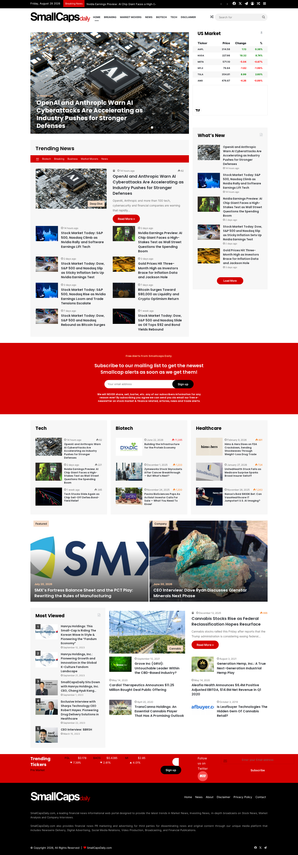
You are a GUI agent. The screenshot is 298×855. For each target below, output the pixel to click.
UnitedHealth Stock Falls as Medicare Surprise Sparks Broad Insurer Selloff (243, 472)
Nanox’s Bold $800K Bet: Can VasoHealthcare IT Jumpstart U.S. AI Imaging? (243, 497)
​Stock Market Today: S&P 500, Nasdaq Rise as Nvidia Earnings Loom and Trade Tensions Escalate (83, 296)
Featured (41, 523)
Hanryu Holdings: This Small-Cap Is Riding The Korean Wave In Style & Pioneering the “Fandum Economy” (79, 634)
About (209, 797)
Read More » (126, 218)
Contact (260, 797)
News (148, 17)
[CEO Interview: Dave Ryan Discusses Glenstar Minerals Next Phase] (208, 561)
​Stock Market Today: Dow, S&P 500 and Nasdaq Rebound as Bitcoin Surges (83, 320)
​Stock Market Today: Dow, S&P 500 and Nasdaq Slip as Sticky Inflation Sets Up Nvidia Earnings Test (83, 270)
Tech (173, 17)
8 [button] (175, 127)
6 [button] (168, 127)
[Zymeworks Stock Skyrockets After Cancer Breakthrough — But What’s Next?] (129, 474)
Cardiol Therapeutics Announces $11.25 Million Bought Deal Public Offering (141, 687)
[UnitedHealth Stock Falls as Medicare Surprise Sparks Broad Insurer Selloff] (209, 474)
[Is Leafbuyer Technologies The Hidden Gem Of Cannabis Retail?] (203, 707)
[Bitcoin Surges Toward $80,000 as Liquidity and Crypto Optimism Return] (124, 290)
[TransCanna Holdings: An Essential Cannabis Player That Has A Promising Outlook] (120, 707)
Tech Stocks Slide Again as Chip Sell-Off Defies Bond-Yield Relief (81, 497)
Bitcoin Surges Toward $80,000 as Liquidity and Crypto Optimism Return (158, 294)
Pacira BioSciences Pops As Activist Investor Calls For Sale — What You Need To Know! (162, 499)
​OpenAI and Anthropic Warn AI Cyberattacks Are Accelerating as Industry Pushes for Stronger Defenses (89, 114)
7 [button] (171, 127)
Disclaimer (188, 17)
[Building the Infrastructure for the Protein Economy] (129, 449)
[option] (109, 83)
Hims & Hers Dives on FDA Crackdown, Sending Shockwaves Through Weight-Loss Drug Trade (241, 449)
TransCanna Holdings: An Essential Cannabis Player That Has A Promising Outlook (159, 711)
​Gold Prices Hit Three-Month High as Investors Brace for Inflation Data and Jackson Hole (158, 270)
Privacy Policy (243, 797)
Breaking (110, 17)
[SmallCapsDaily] (60, 17)
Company (160, 523)
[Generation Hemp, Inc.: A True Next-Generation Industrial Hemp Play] (203, 664)
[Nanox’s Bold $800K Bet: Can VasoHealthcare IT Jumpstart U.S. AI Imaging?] (209, 498)
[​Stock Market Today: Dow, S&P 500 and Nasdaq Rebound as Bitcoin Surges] (47, 316)
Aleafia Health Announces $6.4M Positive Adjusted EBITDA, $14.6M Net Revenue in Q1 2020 (226, 690)
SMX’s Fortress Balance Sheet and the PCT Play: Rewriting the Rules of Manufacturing (83, 593)
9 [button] (178, 127)
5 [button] (165, 127)
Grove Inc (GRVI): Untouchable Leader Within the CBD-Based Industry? (157, 668)
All (37, 158)
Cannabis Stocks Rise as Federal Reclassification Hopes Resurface (226, 621)
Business (73, 158)
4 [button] (162, 127)
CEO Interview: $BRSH (76, 730)
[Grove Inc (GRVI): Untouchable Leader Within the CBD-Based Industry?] (120, 664)
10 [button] (181, 127)
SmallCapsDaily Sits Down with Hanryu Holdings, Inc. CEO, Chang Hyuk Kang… (80, 686)
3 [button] (158, 127)
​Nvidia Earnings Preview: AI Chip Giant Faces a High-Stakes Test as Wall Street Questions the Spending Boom (156, 4)
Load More (230, 280)
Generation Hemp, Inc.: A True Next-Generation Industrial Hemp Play (241, 668)
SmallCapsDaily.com (99, 847)
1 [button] (152, 127)
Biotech (161, 17)
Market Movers (130, 17)
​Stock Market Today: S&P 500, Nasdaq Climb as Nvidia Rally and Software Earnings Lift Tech (82, 240)
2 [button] (155, 127)
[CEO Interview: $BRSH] (46, 735)
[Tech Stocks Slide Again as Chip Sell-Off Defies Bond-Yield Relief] (48, 498)
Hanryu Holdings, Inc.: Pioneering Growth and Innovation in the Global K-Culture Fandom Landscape (79, 662)
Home (96, 17)
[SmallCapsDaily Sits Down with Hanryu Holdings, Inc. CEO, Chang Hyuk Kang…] (46, 687)
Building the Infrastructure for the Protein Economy (161, 445)
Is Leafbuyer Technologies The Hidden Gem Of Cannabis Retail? (242, 711)
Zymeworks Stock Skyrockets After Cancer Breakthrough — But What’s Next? (163, 472)
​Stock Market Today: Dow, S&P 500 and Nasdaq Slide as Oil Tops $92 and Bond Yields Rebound (160, 322)
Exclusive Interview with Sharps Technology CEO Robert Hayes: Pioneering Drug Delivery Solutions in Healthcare (80, 710)
